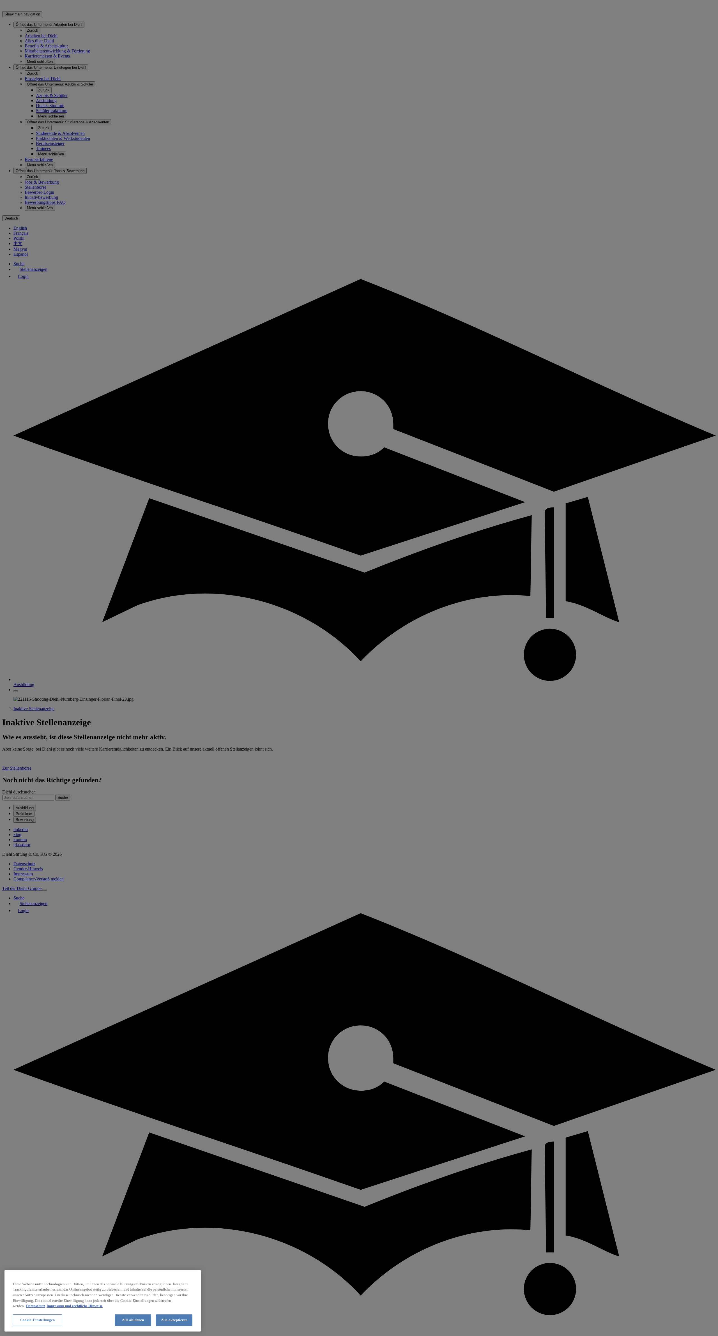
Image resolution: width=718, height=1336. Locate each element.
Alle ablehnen (133, 1320)
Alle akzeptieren (174, 1320)
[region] (102, 1301)
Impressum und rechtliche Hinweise (75, 1306)
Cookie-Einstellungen (37, 1320)
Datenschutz (35, 1306)
